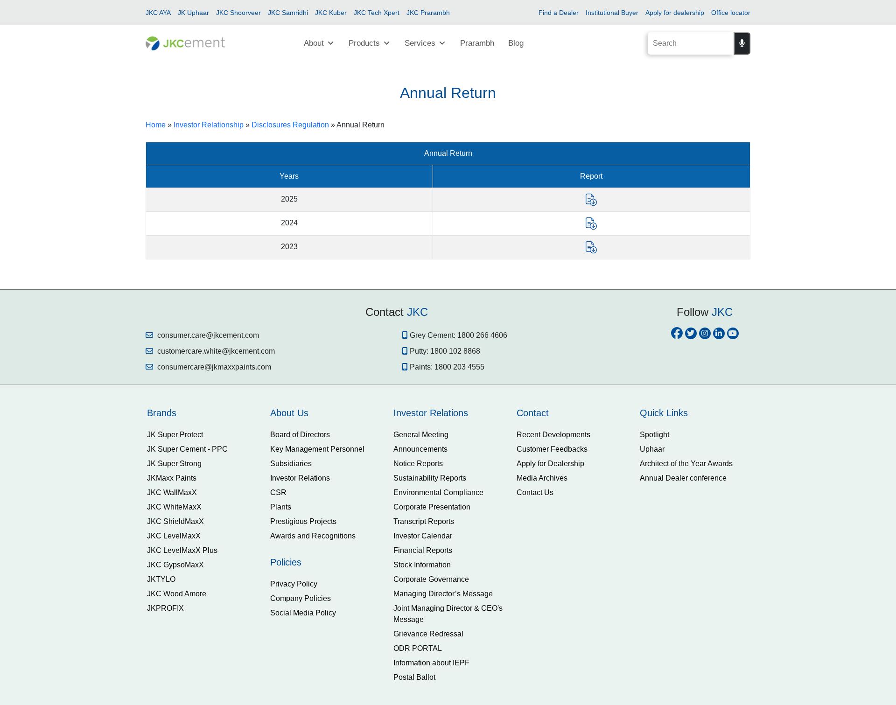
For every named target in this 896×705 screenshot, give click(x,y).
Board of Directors (300, 435)
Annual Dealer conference (683, 478)
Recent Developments (553, 435)
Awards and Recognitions (313, 536)
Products (364, 43)
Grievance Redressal (428, 634)
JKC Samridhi (288, 12)
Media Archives (542, 478)
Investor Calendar (422, 536)
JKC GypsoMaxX (175, 565)
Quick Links (664, 413)
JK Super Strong (174, 464)
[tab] (201, 413)
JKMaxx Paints (171, 478)
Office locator (730, 12)
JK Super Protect (175, 435)
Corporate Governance (431, 579)
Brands (161, 413)
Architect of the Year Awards (686, 464)
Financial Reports (422, 550)
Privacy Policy (293, 584)
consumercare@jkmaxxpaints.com (213, 367)
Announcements (420, 449)
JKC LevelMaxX (174, 536)
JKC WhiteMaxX (174, 507)
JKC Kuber (331, 12)
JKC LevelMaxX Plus (182, 550)
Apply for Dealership (550, 464)
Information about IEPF (431, 663)
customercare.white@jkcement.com (215, 351)
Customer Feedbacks (552, 449)
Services (420, 43)
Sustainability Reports (429, 478)
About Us (289, 413)
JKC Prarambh (428, 12)
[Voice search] (742, 43)
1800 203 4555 (459, 367)
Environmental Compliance (438, 492)
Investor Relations (300, 478)
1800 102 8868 (455, 351)
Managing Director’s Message (443, 594)
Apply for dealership (674, 12)
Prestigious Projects (303, 521)
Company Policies (300, 598)
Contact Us (535, 492)
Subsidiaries (291, 464)
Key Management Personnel (317, 449)
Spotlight (654, 435)
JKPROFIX (165, 608)
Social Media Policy (303, 613)
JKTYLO (161, 579)
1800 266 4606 (482, 335)
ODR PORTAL (417, 648)
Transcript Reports (423, 521)
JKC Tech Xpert (376, 12)
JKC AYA (158, 12)
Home (156, 125)
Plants (280, 507)
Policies (285, 562)
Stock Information (422, 565)
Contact (533, 413)
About (314, 43)
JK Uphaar (193, 12)
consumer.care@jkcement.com (207, 335)
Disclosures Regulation (290, 125)
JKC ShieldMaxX (175, 521)
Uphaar (652, 449)
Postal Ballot (414, 677)
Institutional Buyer (612, 12)
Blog (516, 43)
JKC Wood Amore (176, 594)
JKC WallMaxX (172, 492)
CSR (278, 492)
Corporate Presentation (431, 507)
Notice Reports (418, 464)
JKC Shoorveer (238, 12)
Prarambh (477, 43)
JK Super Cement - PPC (187, 449)
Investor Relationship (209, 125)
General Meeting (420, 435)
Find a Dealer (559, 12)
